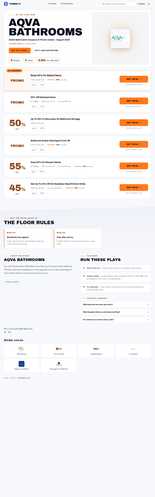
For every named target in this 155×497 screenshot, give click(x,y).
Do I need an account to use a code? (116, 320)
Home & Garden (12, 282)
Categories (66, 4)
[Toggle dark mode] (149, 4)
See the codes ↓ (19, 50)
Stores (53, 4)
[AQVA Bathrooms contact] (9, 332)
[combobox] (118, 4)
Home (6, 378)
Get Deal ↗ (134, 79)
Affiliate (142, 4)
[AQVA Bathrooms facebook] (5, 332)
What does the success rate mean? (116, 304)
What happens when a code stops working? (116, 312)
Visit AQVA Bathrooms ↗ (47, 50)
